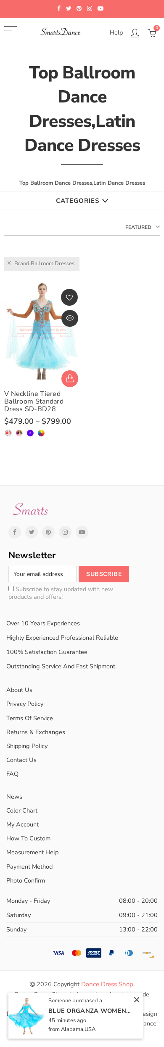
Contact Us (21, 760)
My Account (22, 824)
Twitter (31, 532)
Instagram (65, 532)
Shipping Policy (27, 746)
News (14, 796)
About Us (19, 690)
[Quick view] (69, 318)
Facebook (14, 532)
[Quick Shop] (69, 378)
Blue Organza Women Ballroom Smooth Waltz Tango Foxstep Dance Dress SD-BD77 (90, 1011)
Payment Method (29, 866)
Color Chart (21, 810)
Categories (77, 200)
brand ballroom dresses (44, 263)
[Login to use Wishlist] (69, 297)
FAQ (12, 774)
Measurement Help (32, 852)
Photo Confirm (25, 880)
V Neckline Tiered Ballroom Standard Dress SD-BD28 (33, 401)
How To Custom (28, 838)
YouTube (82, 532)
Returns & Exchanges (35, 732)
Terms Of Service (29, 718)
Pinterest (48, 532)
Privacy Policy (24, 704)
